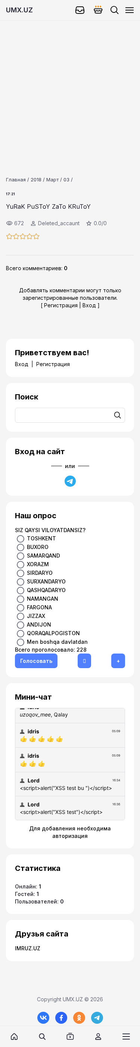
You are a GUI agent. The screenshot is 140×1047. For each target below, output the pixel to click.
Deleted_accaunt (59, 223)
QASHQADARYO (46, 590)
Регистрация (61, 305)
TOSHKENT (41, 538)
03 (66, 179)
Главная (16, 179)
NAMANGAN (42, 598)
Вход (89, 305)
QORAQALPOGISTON (53, 633)
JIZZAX (36, 616)
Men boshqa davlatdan (57, 642)
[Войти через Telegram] (70, 481)
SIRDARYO (40, 573)
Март (52, 179)
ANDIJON (39, 624)
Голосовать (36, 661)
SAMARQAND (43, 555)
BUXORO (38, 547)
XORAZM (38, 564)
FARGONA (39, 607)
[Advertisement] (70, 91)
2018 (36, 179)
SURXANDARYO (46, 581)
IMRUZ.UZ (27, 948)
